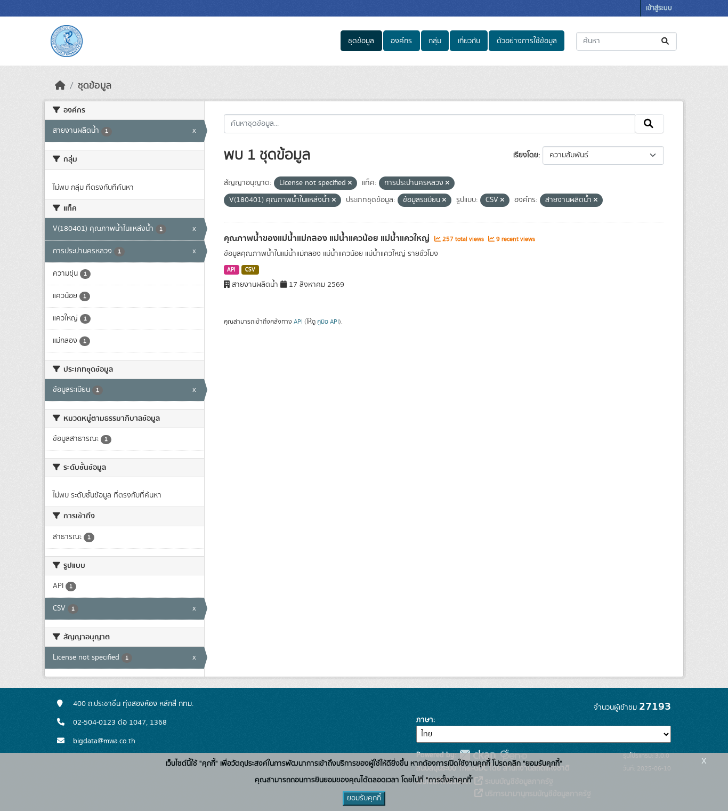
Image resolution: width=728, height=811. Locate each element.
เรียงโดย (525, 155)
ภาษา (424, 719)
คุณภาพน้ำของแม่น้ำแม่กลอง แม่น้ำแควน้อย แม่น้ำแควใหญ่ (328, 238)
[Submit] (665, 41)
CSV (250, 270)
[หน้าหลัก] (60, 86)
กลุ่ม (434, 41)
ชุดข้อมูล (361, 41)
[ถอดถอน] (350, 183)
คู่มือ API (328, 321)
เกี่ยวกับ (469, 41)
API (231, 270)
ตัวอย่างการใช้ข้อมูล (527, 41)
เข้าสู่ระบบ (659, 8)
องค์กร (401, 41)
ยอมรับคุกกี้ (364, 798)
